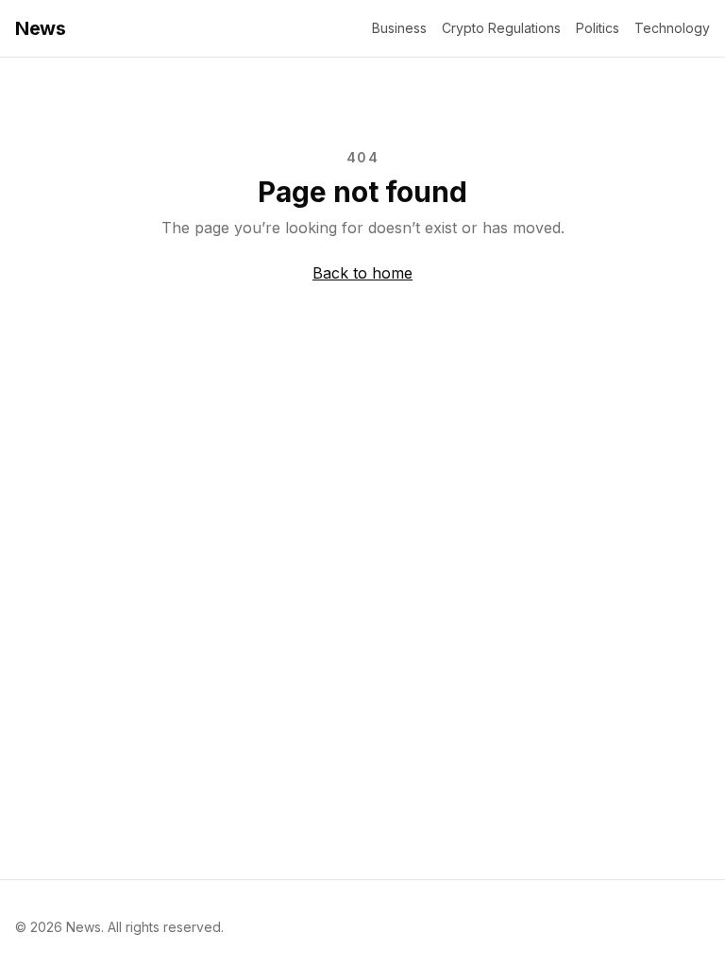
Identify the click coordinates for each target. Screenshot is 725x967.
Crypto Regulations (501, 28)
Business (399, 28)
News (40, 28)
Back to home (362, 272)
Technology (672, 28)
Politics (597, 28)
